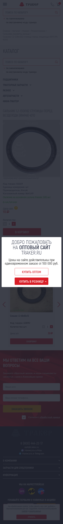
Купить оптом (31, 272)
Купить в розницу (31, 281)
